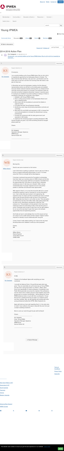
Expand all (39, 48)
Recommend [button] (59, 63)
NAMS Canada (4, 406)
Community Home (6, 38)
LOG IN (60, 2)
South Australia (4, 388)
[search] (61, 25)
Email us (2, 421)
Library (28, 38)
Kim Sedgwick (5, 76)
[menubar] (49, 1)
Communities (16, 17)
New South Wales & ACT (6, 383)
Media (47, 2)
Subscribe (57, 374)
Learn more (47, 446)
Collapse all (46, 48)
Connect (49, 17)
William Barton (7, 168)
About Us (42, 2)
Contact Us (53, 2)
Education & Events (28, 17)
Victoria (2, 393)
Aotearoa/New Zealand (6, 404)
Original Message (32, 340)
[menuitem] (43, 1)
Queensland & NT (4, 385)
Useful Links (6, 21)
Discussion (18, 38)
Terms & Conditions (57, 368)
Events (37, 38)
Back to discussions (7, 44)
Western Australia (4, 395)
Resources (40, 17)
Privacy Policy (58, 371)
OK (61, 449)
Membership (6, 17)
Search (14, 21)
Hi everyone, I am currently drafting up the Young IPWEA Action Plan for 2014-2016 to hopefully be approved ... (34, 56)
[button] (2, 55)
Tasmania (2, 390)
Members (47, 38)
